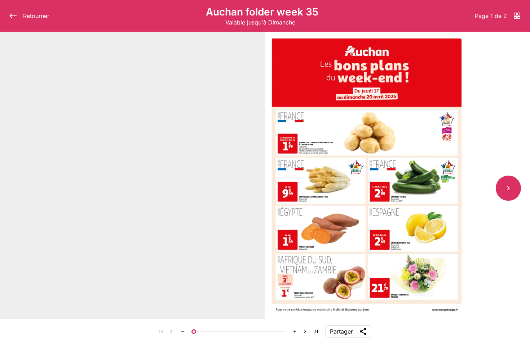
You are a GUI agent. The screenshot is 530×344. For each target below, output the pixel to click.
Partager (341, 331)
